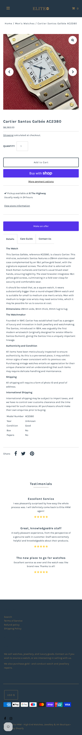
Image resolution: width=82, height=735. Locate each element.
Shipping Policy (12, 628)
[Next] (72, 72)
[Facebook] (4, 719)
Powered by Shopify (13, 728)
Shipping (8, 135)
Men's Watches (25, 23)
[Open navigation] (8, 8)
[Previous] (9, 72)
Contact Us (45, 238)
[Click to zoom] (72, 40)
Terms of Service (13, 620)
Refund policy (11, 624)
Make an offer (43, 228)
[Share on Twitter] (23, 453)
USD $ (11, 695)
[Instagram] (10, 719)
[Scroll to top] (74, 727)
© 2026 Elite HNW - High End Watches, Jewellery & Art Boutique (36, 724)
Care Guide (26, 238)
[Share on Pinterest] (32, 453)
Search (8, 616)
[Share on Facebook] (15, 453)
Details (10, 238)
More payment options (41, 181)
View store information (17, 205)
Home (8, 23)
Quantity (9, 146)
